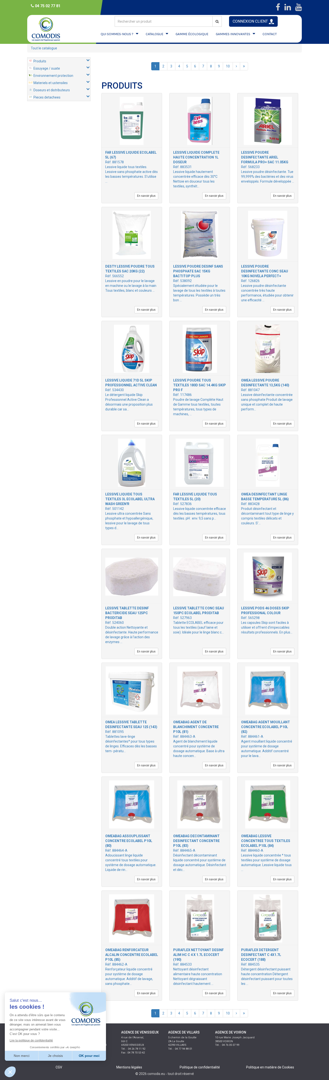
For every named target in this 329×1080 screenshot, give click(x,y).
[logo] (50, 28)
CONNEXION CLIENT (251, 21)
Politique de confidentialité (200, 1067)
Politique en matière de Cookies (270, 1067)
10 (228, 66)
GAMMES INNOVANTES (233, 34)
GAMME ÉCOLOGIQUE (192, 34)
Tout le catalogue (44, 48)
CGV (59, 1067)
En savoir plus (146, 196)
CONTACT (270, 34)
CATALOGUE (154, 34)
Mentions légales (129, 1067)
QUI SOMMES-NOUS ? (117, 34)
